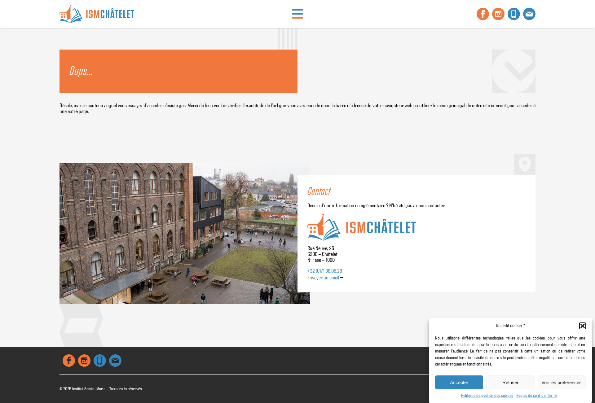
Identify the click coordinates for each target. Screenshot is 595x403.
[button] (583, 326)
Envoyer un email (323, 278)
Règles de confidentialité (536, 395)
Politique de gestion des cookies (487, 395)
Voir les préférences (561, 382)
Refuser (510, 382)
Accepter (459, 382)
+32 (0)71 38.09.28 (324, 271)
